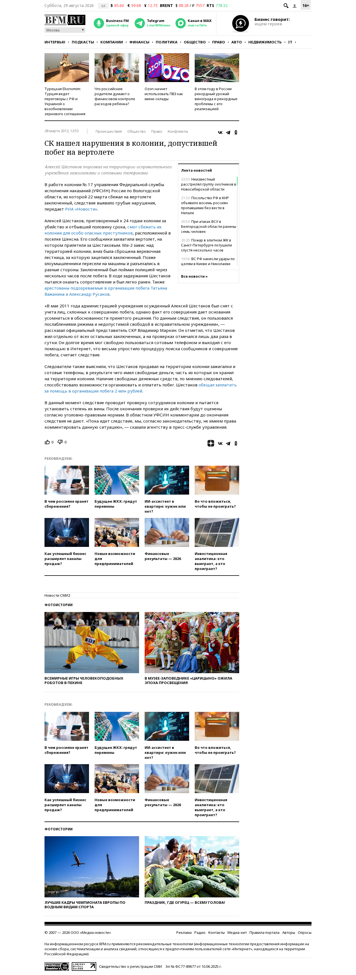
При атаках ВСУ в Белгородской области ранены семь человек (208, 226)
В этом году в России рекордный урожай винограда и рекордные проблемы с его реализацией (216, 98)
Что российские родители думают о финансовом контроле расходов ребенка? (115, 96)
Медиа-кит (237, 932)
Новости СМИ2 (57, 595)
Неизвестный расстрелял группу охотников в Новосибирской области (208, 184)
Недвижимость (265, 42)
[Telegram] (228, 132)
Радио (200, 932)
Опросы (305, 932)
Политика (166, 42)
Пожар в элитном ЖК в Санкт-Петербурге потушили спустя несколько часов (206, 245)
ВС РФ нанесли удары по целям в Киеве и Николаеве (208, 261)
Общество (195, 42)
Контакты (216, 932)
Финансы (139, 42)
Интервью (54, 42)
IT (290, 42)
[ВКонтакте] (220, 132)
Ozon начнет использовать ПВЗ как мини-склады (164, 93)
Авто (236, 42)
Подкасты (83, 42)
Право (218, 42)
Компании (111, 42)
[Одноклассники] (236, 132)
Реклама (184, 932)
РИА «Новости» (81, 209)
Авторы (288, 932)
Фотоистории (58, 605)
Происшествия (109, 131)
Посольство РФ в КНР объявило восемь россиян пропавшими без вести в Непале (205, 205)
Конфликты (178, 131)
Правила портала (264, 932)
